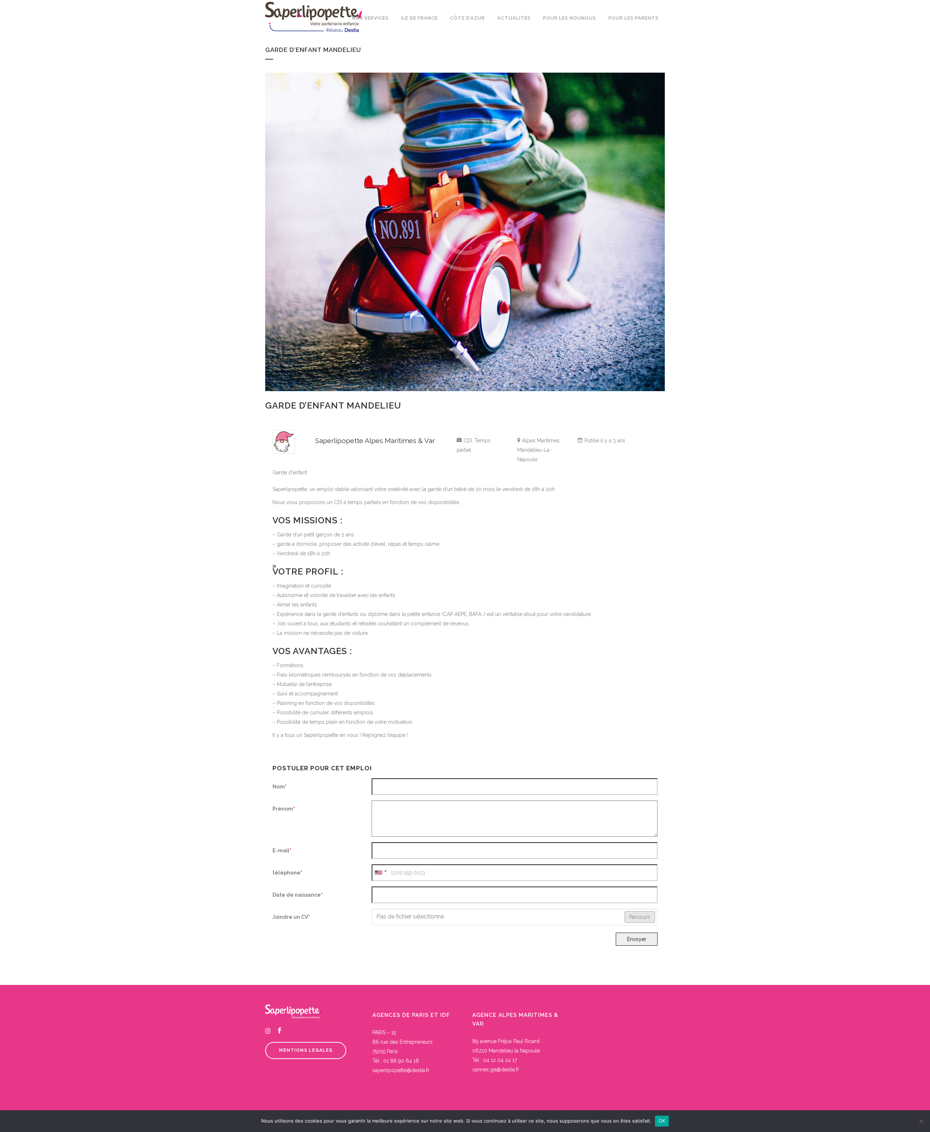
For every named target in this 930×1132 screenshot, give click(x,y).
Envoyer (636, 939)
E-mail (281, 850)
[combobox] (380, 873)
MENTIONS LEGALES (305, 1050)
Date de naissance (297, 895)
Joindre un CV (291, 917)
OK (662, 1121)
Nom (279, 787)
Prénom (283, 809)
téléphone (287, 873)
